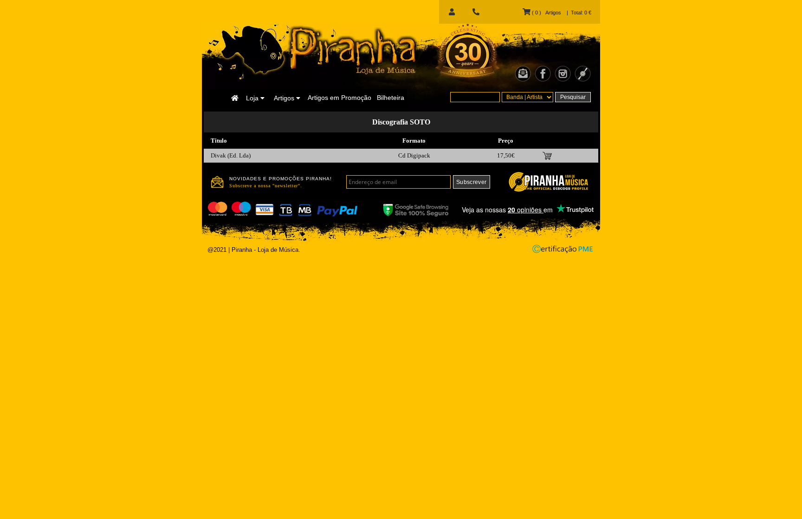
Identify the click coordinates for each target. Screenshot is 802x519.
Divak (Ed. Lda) (231, 155)
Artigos (285, 98)
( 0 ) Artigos (545, 12)
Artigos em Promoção (339, 97)
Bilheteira (390, 97)
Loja (253, 98)
